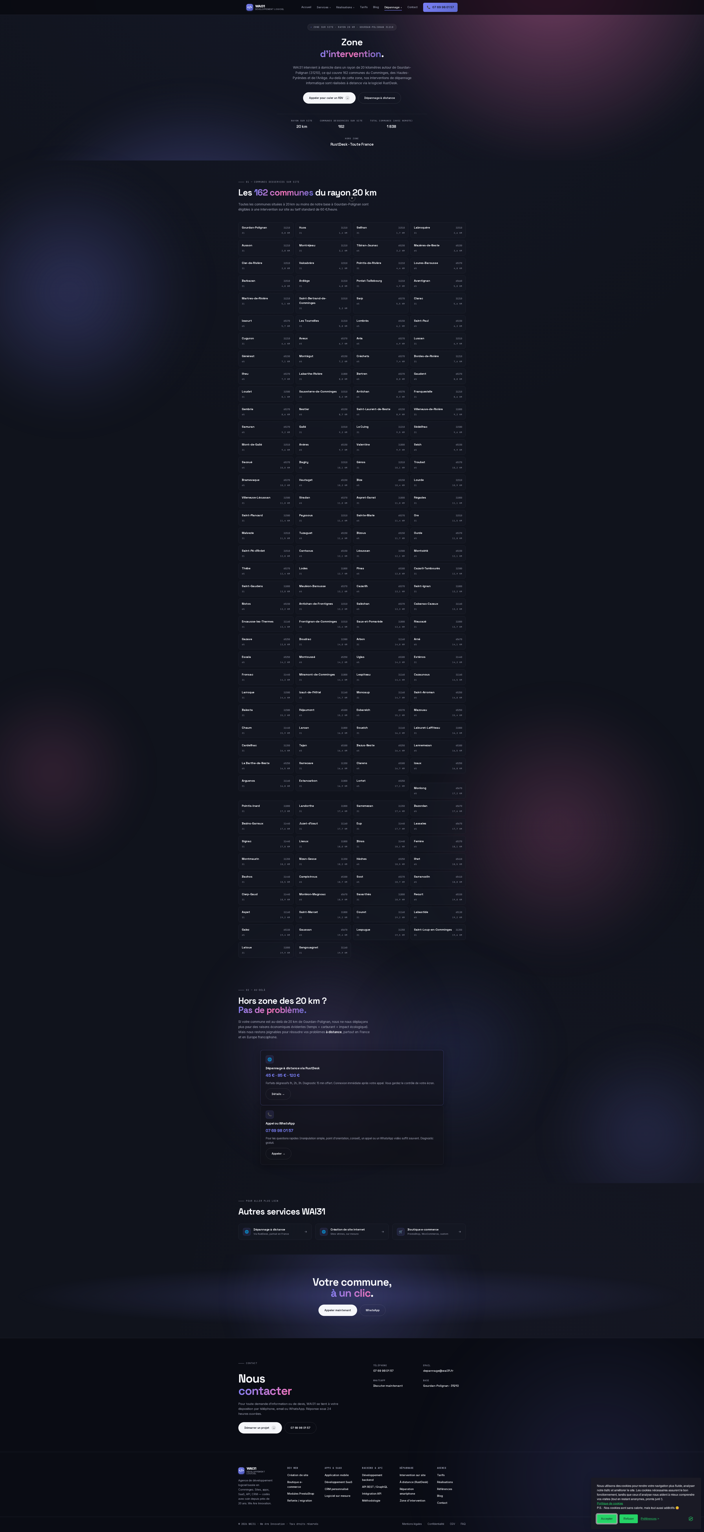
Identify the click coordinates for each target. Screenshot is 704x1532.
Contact (412, 7)
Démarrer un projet (259, 1427)
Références (444, 1489)
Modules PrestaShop (300, 1493)
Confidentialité (436, 1523)
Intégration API (371, 1493)
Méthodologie (371, 1500)
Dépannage (393, 7)
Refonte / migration (299, 1500)
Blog (376, 7)
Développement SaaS (338, 1482)
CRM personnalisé (336, 1489)
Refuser (629, 1518)
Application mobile (337, 1475)
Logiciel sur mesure (337, 1496)
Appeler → (278, 1153)
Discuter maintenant (388, 1386)
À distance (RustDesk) (414, 1482)
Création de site (297, 1475)
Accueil (306, 7)
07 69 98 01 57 (440, 7)
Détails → (278, 1094)
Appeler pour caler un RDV (329, 98)
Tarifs (364, 7)
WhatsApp (373, 1310)
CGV (452, 1523)
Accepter (607, 1518)
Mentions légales (412, 1523)
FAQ (463, 1523)
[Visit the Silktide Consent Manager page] (690, 1518)
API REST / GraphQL (375, 1487)
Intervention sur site (413, 1475)
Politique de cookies (610, 1503)
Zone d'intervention (413, 1500)
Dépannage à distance (379, 98)
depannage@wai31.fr (438, 1371)
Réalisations (345, 7)
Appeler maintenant (337, 1310)
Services (324, 7)
